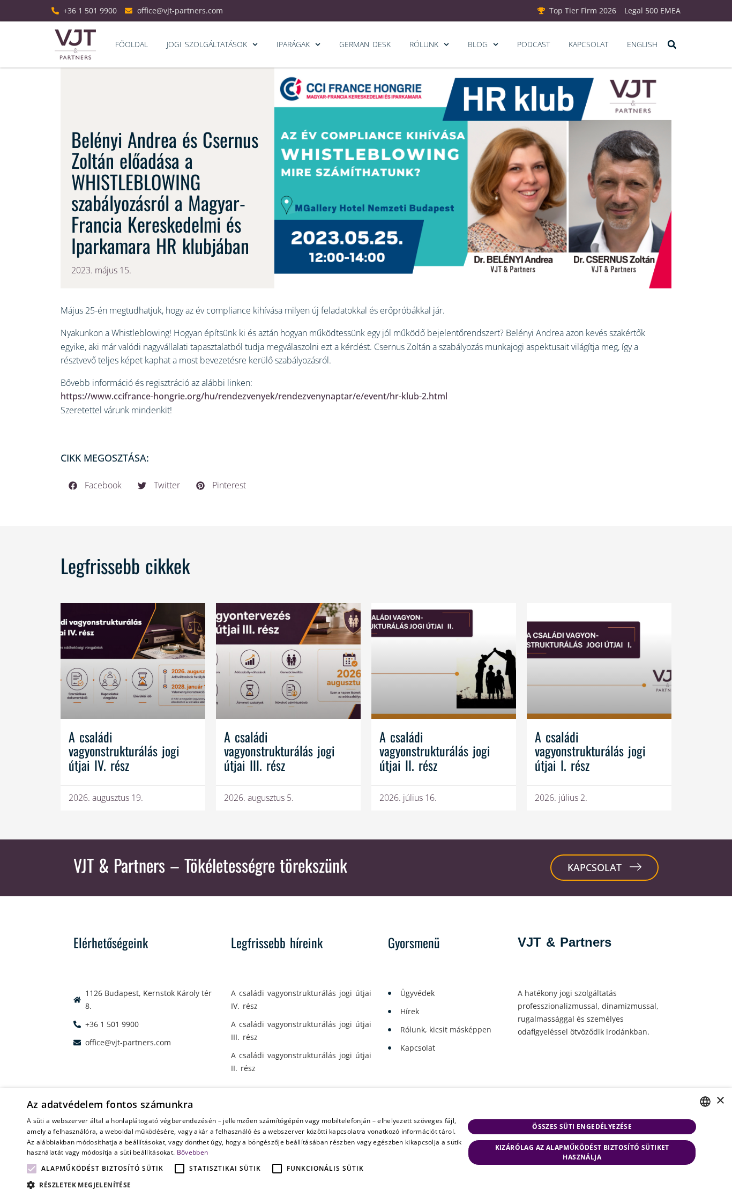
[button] (672, 45)
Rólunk (423, 44)
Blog (478, 44)
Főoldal (131, 44)
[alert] (366, 1142)
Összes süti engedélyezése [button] (582, 1126)
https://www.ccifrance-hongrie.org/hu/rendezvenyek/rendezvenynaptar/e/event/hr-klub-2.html (254, 396)
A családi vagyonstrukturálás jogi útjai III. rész (279, 751)
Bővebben (192, 1152)
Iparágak (293, 44)
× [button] (720, 1101)
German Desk (365, 44)
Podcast (533, 44)
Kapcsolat (588, 44)
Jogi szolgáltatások (207, 44)
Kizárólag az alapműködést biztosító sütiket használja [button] (582, 1152)
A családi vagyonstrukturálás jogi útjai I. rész (590, 751)
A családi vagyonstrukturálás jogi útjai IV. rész (124, 751)
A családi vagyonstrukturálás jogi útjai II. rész (434, 751)
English (642, 44)
